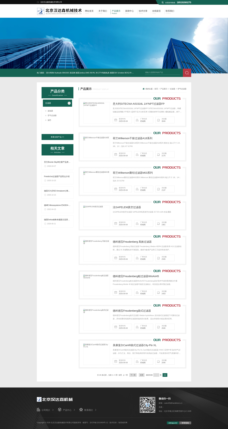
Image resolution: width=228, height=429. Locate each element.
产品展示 (163, 89)
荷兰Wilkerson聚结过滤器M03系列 (133, 172)
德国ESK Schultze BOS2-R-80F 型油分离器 (127, 73)
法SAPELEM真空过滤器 (127, 207)
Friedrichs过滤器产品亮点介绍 (57, 176)
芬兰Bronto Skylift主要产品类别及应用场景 (62, 162)
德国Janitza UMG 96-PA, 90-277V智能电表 (92, 73)
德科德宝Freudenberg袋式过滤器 (132, 310)
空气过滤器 (52, 115)
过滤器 (48, 103)
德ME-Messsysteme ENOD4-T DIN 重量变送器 (64, 205)
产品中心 (67, 410)
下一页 (133, 375)
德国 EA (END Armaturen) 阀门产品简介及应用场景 (65, 191)
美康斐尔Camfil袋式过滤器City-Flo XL (135, 345)
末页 (141, 375)
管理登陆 (185, 423)
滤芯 (49, 120)
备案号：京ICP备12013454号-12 (95, 423)
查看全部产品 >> (57, 137)
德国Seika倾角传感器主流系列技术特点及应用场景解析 (67, 220)
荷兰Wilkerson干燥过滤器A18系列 (132, 138)
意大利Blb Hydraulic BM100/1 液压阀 (60, 73)
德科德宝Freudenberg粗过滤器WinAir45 (136, 276)
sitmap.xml (173, 423)
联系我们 (88, 410)
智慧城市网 (122, 423)
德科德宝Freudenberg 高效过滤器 (132, 241)
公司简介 (46, 410)
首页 (156, 89)
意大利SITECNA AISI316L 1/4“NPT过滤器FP (139, 103)
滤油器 (50, 111)
